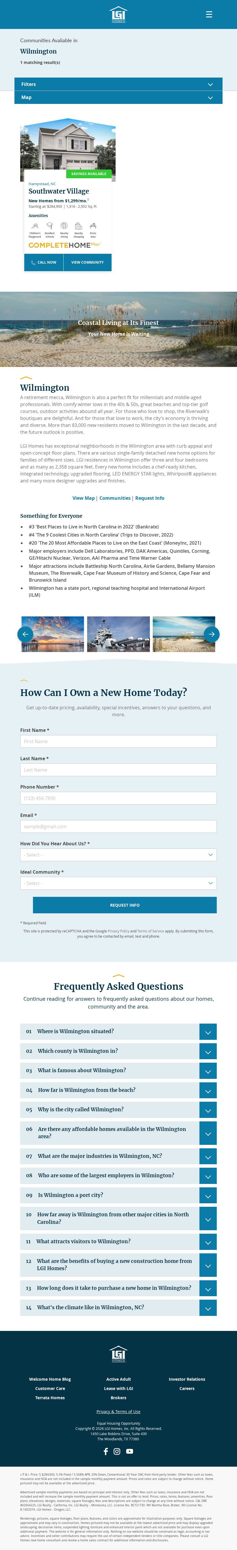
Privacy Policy (118, 931)
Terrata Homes (50, 1397)
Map (26, 97)
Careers (187, 1388)
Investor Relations (187, 1379)
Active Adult (118, 1379)
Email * (28, 815)
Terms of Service (150, 931)
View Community (87, 262)
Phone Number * (39, 787)
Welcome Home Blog (50, 1379)
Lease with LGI (118, 1388)
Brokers (118, 1397)
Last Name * (34, 758)
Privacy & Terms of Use (118, 1411)
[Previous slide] (25, 634)
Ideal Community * (42, 872)
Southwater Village (59, 191)
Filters (28, 84)
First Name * (34, 730)
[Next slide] (212, 634)
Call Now (47, 262)
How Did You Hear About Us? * (55, 843)
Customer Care (50, 1388)
